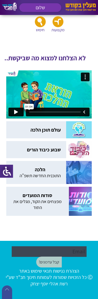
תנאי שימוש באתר (35, 271)
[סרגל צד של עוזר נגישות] (6, 171)
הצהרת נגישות (66, 271)
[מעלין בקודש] (80, 10)
